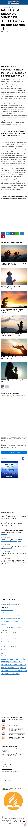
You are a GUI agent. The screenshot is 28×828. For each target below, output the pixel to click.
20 (11, 644)
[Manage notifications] (25, 825)
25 (6, 646)
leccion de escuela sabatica (8, 7)
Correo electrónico (7, 420)
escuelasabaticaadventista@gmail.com (12, 753)
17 (4, 644)
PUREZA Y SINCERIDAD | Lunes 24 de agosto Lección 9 (16, 738)
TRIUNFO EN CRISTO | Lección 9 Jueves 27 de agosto (17, 724)
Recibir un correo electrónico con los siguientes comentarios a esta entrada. (13, 438)
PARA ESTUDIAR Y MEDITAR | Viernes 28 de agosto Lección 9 (17, 720)
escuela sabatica (18, 664)
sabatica (3, 624)
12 (8, 641)
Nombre (3, 413)
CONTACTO (5, 766)
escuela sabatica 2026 (10, 668)
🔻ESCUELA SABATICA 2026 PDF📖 (11, 627)
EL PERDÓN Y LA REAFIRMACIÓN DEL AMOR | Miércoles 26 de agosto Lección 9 (17, 729)
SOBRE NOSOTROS (7, 764)
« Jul (2, 653)
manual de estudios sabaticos (9, 621)
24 (4, 646)
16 (1, 644)
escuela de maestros (7, 610)
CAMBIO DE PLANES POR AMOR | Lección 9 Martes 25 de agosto (17, 733)
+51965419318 (6, 751)
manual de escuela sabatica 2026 (10, 618)
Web (2, 428)
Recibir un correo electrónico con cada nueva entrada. (13, 446)
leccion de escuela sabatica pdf (10, 615)
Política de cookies (7, 769)
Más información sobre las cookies (11, 771)
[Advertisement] (14, 48)
